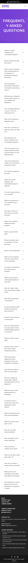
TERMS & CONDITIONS (8, 508)
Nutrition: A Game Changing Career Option (13, 547)
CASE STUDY (5, 502)
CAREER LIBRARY (6, 504)
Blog (3, 498)
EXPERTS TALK (5, 500)
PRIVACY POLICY (6, 510)
